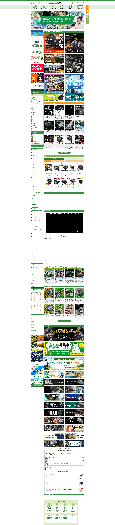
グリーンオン (34, 186)
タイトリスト (34, 217)
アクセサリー (71, 8)
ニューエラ (33, 232)
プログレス (33, 257)
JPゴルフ (33, 199)
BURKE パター (34, 236)
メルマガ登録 (34, 318)
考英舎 (33, 189)
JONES (33, 205)
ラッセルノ (33, 277)
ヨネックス (33, 271)
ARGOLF (33, 158)
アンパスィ (33, 161)
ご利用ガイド (34, 321)
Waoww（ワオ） (34, 284)
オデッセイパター (34, 173)
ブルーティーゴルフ (35, 254)
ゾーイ (33, 214)
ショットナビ (34, 204)
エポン (33, 170)
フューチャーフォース (35, 248)
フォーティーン (34, 245)
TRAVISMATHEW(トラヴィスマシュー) (37, 229)
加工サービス (80, 8)
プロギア (33, 255)
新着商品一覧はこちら (64, 152)
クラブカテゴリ (62, 8)
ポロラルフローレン (35, 261)
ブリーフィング (34, 251)
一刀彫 (33, 164)
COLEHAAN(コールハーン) (36, 192)
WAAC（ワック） (34, 286)
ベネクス (33, 260)
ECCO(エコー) (34, 167)
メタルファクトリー (35, 267)
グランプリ (33, 183)
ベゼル (33, 258)
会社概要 (33, 327)
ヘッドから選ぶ (35, 8)
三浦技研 (33, 264)
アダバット (33, 152)
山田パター (33, 270)
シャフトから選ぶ (44, 8)
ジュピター (33, 202)
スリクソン (33, 208)
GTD (32, 196)
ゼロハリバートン (34, 213)
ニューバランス (34, 233)
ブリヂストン (34, 252)
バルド (33, 239)
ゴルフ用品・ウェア (74, 158)
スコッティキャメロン (35, 207)
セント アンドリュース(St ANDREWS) (37, 210)
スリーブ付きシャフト (53, 8)
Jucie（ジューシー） (35, 201)
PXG (32, 242)
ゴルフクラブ (54, 158)
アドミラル (33, 155)
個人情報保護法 (34, 330)
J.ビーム (33, 198)
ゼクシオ (33, 211)
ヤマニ (33, 273)
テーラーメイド (34, 223)
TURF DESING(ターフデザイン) (36, 220)
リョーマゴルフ (34, 280)
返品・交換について (35, 324)
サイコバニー (34, 195)
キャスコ (33, 177)
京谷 (32, 180)
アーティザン (34, 149)
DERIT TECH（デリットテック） (36, 226)
